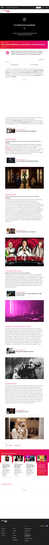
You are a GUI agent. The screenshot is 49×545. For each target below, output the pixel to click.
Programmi (15, 540)
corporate (26, 540)
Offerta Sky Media (28, 538)
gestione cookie (27, 528)
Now (14, 533)
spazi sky (15, 537)
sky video (3, 533)
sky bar (14, 535)
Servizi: (14, 526)
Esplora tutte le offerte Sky (12, 7)
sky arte (3, 535)
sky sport (3, 528)
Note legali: (26, 526)
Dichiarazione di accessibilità (27, 536)
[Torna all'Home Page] (6, 11)
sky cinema (9, 445)
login (46, 7)
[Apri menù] (1, 11)
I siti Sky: (2, 526)
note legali (26, 533)
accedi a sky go (43, 525)
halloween (17, 445)
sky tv (14, 528)
